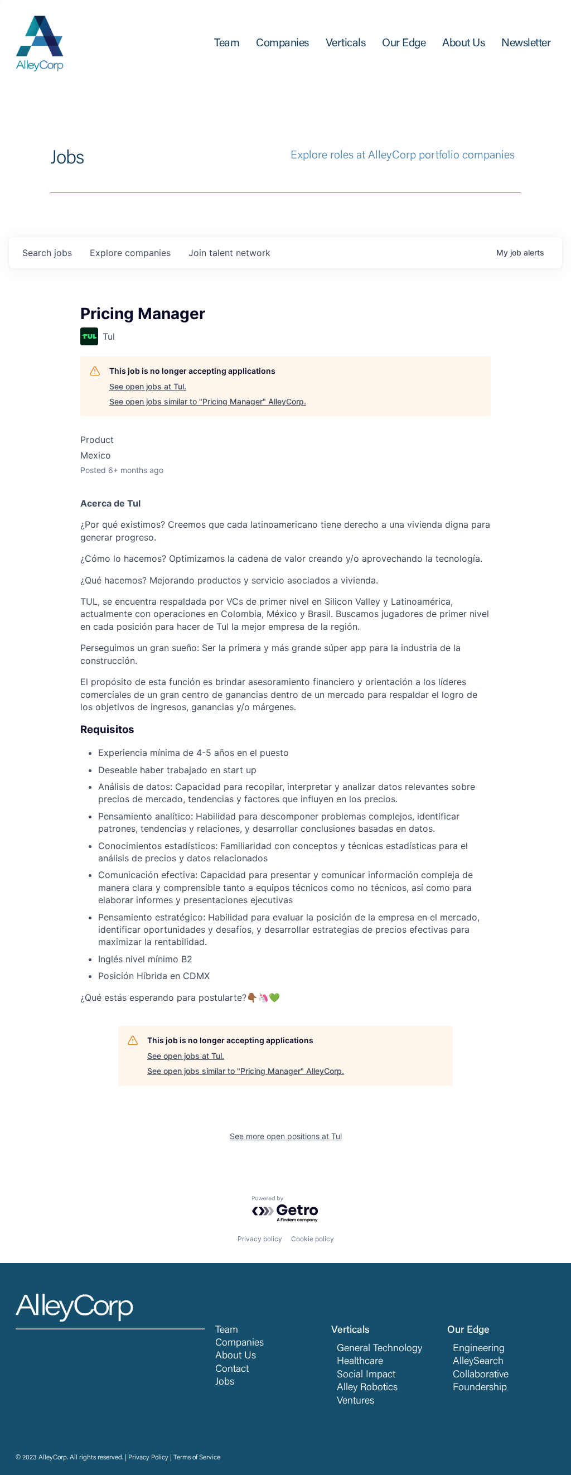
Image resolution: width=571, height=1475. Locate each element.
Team (226, 1330)
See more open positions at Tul (286, 1136)
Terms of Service (196, 1457)
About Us (235, 1356)
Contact (232, 1370)
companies (130, 252)
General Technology (379, 1349)
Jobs (224, 1382)
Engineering (479, 1349)
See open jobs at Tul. (147, 386)
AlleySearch (478, 1362)
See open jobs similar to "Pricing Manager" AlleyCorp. (207, 401)
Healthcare (360, 1362)
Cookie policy (312, 1239)
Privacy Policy (148, 1457)
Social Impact (366, 1375)
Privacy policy (260, 1239)
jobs (47, 252)
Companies (239, 1343)
